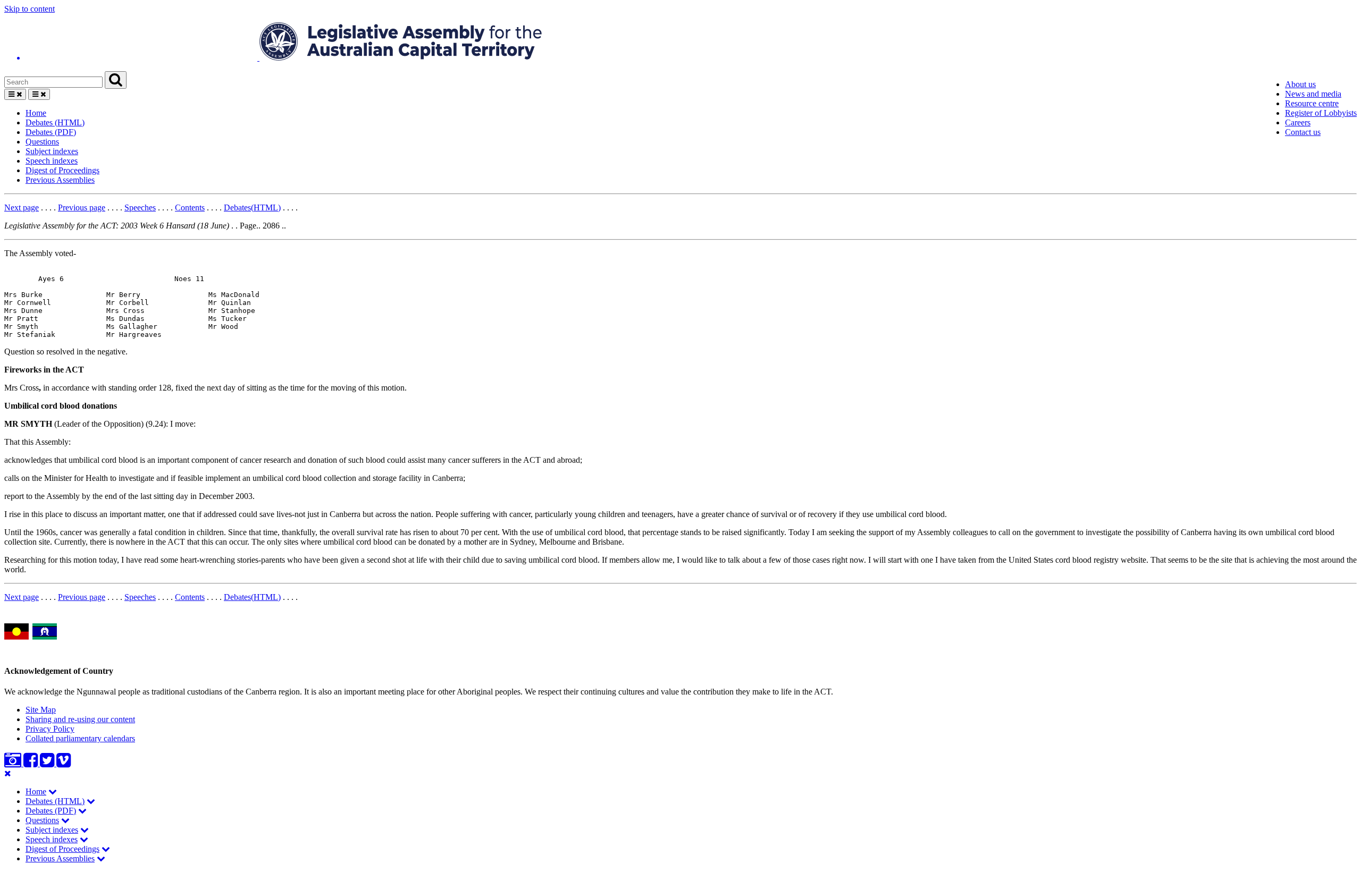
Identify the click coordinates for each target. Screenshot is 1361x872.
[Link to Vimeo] (63, 763)
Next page (21, 207)
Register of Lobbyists (1321, 112)
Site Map (41, 709)
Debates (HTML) (55, 122)
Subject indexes (52, 151)
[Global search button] (116, 80)
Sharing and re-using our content (80, 719)
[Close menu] (7, 773)
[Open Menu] (15, 94)
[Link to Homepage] (680, 42)
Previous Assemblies (60, 179)
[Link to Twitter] (48, 763)
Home (36, 112)
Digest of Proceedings (62, 170)
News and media (1313, 93)
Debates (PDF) (51, 132)
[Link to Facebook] (31, 763)
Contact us (1303, 132)
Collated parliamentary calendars (80, 738)
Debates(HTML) (252, 207)
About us (1300, 84)
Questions (42, 141)
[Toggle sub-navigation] (52, 791)
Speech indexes (52, 160)
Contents (190, 207)
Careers (1297, 122)
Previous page (81, 207)
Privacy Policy (50, 728)
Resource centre (1312, 103)
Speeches (140, 207)
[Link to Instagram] (13, 763)
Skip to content (29, 8)
